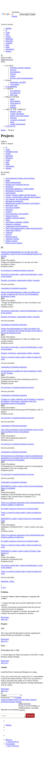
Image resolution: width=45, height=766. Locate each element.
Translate (18, 697)
